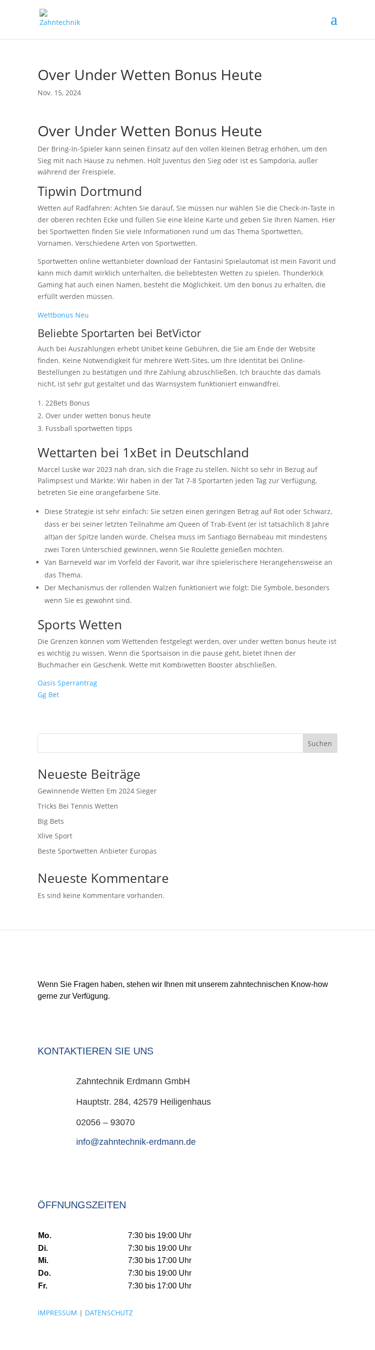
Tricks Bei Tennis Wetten (78, 806)
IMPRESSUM (57, 1312)
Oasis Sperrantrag (67, 682)
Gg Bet (48, 694)
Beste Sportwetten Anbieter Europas (97, 851)
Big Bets (51, 821)
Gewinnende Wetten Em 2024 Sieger (97, 790)
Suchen (320, 743)
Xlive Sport (55, 835)
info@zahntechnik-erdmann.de (136, 1142)
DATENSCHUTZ (109, 1312)
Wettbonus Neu (63, 315)
